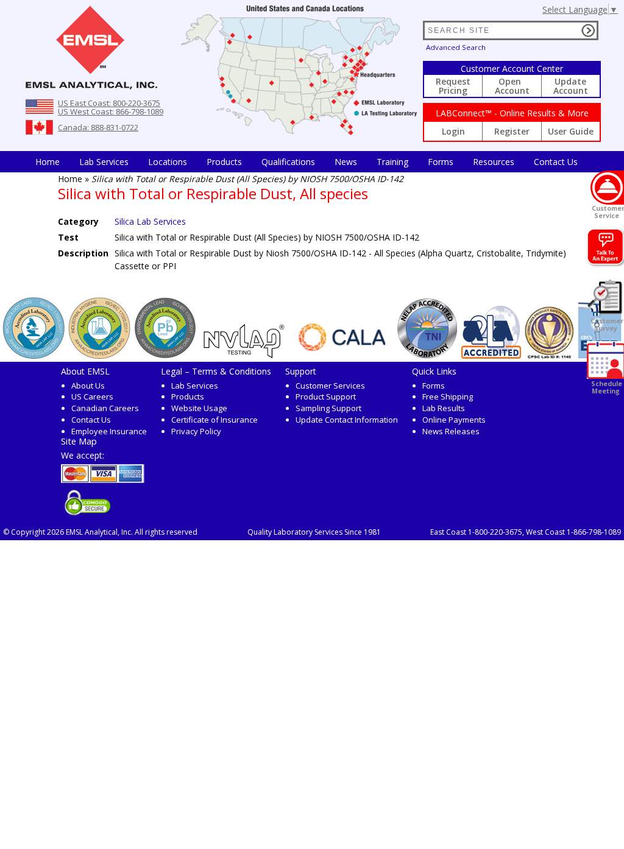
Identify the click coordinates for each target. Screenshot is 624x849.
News (346, 161)
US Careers (92, 396)
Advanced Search (456, 47)
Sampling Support (328, 408)
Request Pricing (453, 86)
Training (392, 161)
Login (453, 131)
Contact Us (556, 161)
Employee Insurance (109, 431)
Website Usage (199, 408)
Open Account (512, 86)
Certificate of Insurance (214, 419)
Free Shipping (447, 396)
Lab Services (194, 385)
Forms (440, 161)
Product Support (326, 396)
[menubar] (306, 161)
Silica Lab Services (150, 221)
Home (47, 161)
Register (512, 131)
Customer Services (330, 385)
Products (224, 161)
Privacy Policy (196, 431)
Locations (167, 161)
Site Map (79, 441)
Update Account (570, 86)
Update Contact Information (347, 419)
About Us (88, 385)
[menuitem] (47, 161)
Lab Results (443, 408)
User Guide (571, 131)
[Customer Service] (607, 188)
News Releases (451, 431)
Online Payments (454, 419)
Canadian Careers (105, 408)
